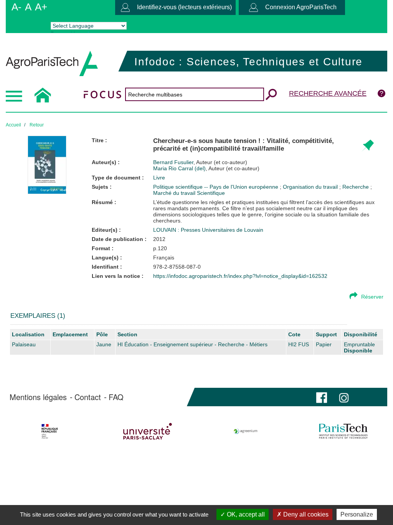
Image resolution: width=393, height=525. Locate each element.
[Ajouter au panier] (367, 146)
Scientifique (211, 193)
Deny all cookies (305, 514)
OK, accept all (245, 514)
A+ (41, 7)
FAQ (116, 397)
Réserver (372, 297)
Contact (87, 397)
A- (16, 7)
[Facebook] (321, 396)
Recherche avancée (328, 93)
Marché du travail (175, 193)
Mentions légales (38, 397)
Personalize (356, 514)
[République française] (50, 431)
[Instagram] (344, 396)
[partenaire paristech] (343, 431)
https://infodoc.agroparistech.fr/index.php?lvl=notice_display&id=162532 (240, 276)
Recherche (356, 187)
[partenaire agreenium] (245, 431)
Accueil (13, 125)
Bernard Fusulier (200, 162)
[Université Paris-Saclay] (148, 431)
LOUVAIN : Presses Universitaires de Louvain (208, 230)
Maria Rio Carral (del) (206, 168)
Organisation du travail (311, 187)
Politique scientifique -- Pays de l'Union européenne (216, 187)
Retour (37, 125)
